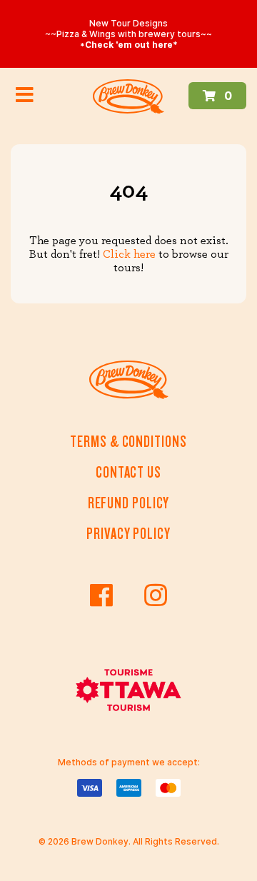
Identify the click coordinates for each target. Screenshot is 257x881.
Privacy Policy (128, 534)
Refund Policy (129, 503)
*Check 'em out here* (129, 44)
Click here (129, 254)
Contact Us (128, 472)
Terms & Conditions (128, 441)
